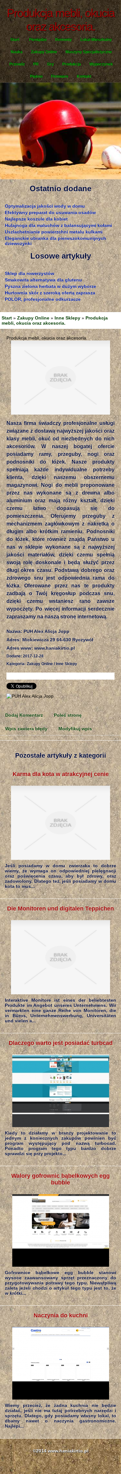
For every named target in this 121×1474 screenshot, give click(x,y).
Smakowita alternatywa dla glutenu (43, 279)
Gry (50, 64)
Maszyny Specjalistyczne (89, 52)
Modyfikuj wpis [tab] (75, 728)
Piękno (36, 76)
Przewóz (17, 64)
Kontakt (84, 76)
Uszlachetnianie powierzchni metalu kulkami (54, 231)
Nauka (17, 52)
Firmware (59, 76)
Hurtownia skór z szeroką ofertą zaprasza (50, 292)
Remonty (63, 39)
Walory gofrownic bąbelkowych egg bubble (60, 1179)
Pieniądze (38, 39)
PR (36, 64)
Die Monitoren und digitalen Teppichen (60, 908)
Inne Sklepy (67, 317)
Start (14, 39)
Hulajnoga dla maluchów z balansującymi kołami (58, 225)
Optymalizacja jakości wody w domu (45, 206)
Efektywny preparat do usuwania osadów (50, 212)
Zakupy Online (44, 52)
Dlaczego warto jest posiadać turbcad (61, 1043)
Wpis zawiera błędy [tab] (26, 728)
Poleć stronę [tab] (68, 715)
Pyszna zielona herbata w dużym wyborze (50, 286)
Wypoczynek (101, 64)
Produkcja (71, 64)
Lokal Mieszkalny (96, 39)
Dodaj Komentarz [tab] (24, 715)
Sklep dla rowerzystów (29, 273)
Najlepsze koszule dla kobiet (36, 218)
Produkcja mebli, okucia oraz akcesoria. (55, 320)
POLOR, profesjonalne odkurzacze (43, 299)
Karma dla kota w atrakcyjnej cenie (61, 774)
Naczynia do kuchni (61, 1315)
